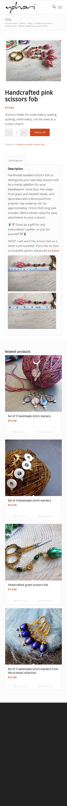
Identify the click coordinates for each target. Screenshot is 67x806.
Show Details (46, 432)
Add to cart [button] (21, 432)
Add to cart (40, 132)
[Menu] (60, 7)
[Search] (52, 7)
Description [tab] (15, 160)
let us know (51, 251)
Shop (8, 19)
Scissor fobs (39, 144)
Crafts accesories (24, 144)
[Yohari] (28, 7)
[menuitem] (52, 7)
